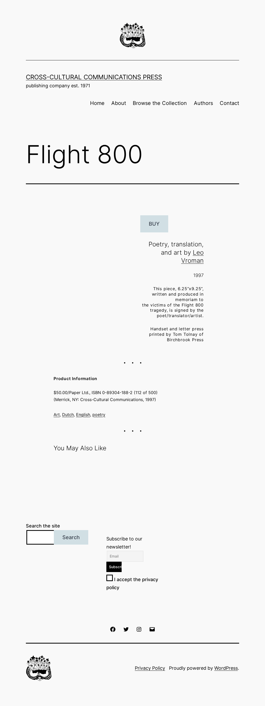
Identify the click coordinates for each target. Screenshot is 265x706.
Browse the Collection (160, 103)
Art (57, 414)
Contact (229, 103)
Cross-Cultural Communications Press (94, 77)
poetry (98, 414)
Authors (203, 103)
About (118, 103)
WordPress (226, 668)
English (83, 414)
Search (71, 537)
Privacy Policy (150, 668)
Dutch (68, 414)
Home (97, 103)
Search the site (43, 526)
